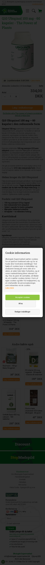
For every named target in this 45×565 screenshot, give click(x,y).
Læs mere (9, 288)
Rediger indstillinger (22, 312)
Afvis (21, 304)
